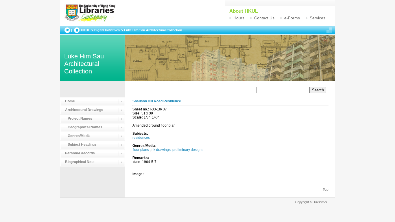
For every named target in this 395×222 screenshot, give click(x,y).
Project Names (78, 118)
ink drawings (161, 150)
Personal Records (80, 153)
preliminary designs (187, 150)
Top (325, 190)
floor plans (140, 150)
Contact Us (264, 18)
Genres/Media (78, 136)
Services (317, 18)
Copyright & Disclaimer (311, 202)
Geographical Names (83, 127)
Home (70, 101)
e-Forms (292, 18)
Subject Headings (81, 145)
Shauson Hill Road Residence (156, 101)
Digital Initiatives (107, 30)
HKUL (85, 30)
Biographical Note (80, 162)
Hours (238, 18)
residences (141, 138)
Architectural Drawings (84, 110)
